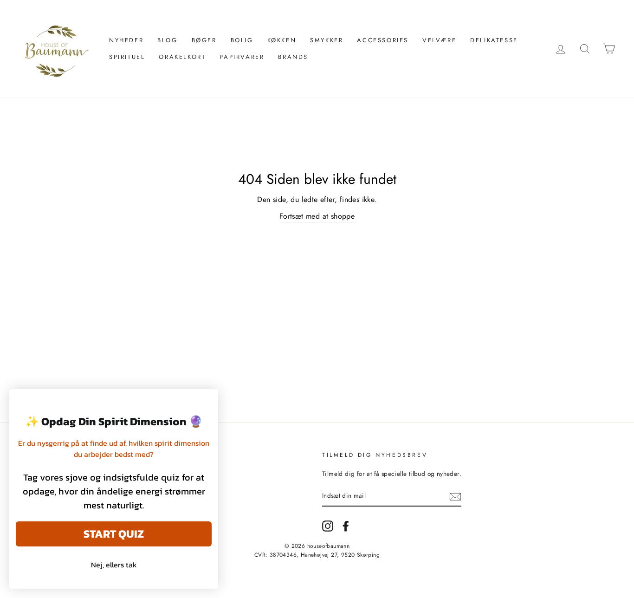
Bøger (204, 40)
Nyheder (126, 40)
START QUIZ (114, 534)
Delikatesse (494, 40)
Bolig (242, 40)
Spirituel (127, 56)
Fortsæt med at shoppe (317, 216)
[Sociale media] (327, 526)
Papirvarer (242, 56)
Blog (167, 40)
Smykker (326, 40)
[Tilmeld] (455, 496)
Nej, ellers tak (114, 564)
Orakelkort (182, 56)
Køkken (282, 40)
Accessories (382, 40)
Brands (293, 56)
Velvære (439, 40)
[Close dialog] (206, 401)
